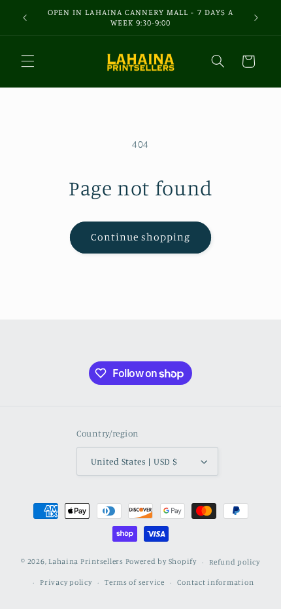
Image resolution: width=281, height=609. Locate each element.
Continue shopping (141, 237)
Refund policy (234, 562)
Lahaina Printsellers (86, 562)
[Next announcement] (256, 17)
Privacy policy (65, 582)
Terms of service (135, 582)
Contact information (215, 582)
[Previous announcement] (24, 17)
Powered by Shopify (161, 562)
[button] (27, 61)
